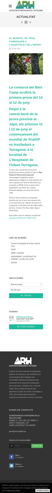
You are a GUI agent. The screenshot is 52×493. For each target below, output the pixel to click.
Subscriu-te (37, 446)
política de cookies (13, 490)
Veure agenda (27, 327)
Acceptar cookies (43, 490)
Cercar (27, 295)
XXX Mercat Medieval (24, 317)
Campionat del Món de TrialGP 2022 (22, 218)
